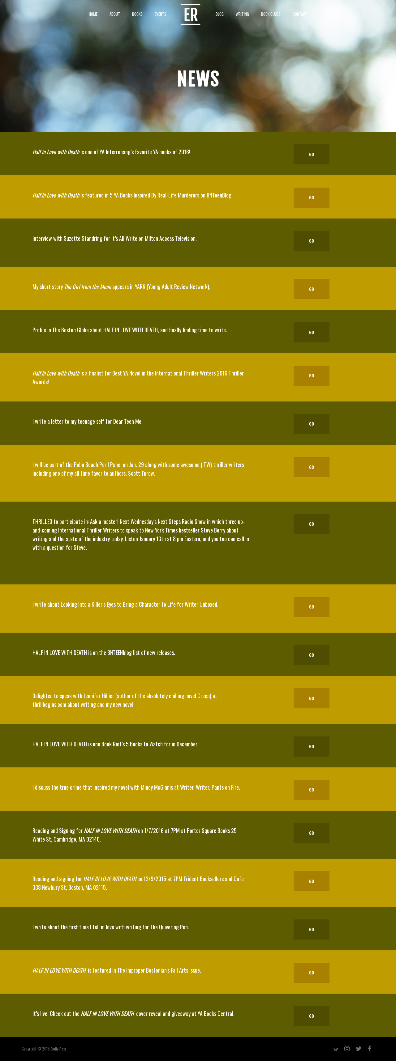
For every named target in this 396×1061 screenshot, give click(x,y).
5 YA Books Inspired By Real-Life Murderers (154, 195)
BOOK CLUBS (271, 14)
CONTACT (300, 14)
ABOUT (115, 14)
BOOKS (137, 14)
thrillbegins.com (49, 704)
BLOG (220, 14)
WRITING (242, 14)
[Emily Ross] (190, 14)
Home (93, 14)
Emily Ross (59, 1048)
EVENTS (160, 14)
